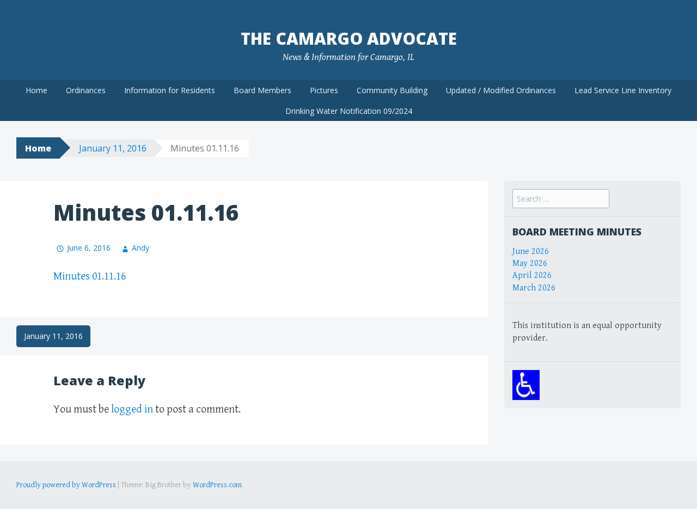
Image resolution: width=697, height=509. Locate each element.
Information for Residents (169, 90)
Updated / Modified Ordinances (501, 90)
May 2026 (529, 263)
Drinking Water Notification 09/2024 (348, 111)
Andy (140, 248)
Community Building (392, 90)
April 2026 (532, 275)
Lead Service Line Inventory (622, 90)
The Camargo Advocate (349, 38)
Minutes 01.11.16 (89, 276)
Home (36, 90)
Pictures (324, 90)
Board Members (262, 90)
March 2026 (533, 288)
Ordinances (86, 90)
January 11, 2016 (112, 148)
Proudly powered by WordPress (66, 485)
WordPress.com (217, 485)
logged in (132, 409)
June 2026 (530, 251)
